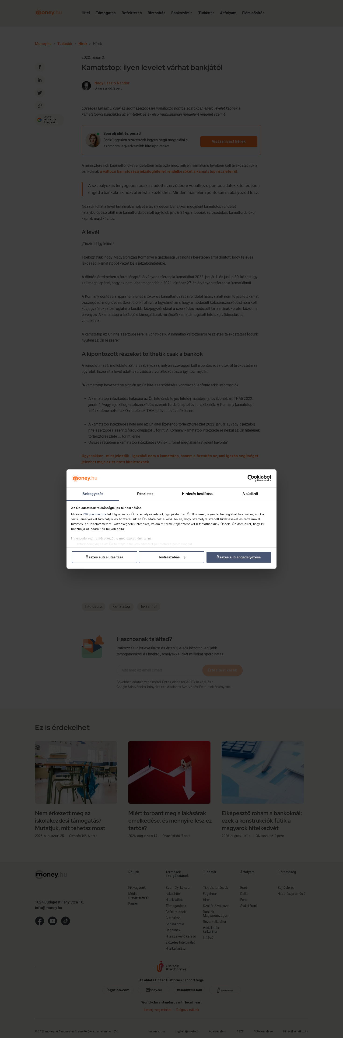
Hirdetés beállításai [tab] (198, 494)
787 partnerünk (94, 514)
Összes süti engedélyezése (239, 557)
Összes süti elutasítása (104, 557)
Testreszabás (169, 557)
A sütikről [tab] (250, 494)
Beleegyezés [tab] (92, 494)
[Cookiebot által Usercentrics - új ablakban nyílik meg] (251, 478)
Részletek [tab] (145, 494)
